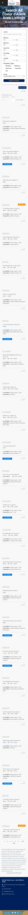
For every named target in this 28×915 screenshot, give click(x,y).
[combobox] (14, 34)
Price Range (6, 53)
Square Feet (6, 48)
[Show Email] (15, 913)
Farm (7, 70)
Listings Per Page (5, 97)
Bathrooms (6, 43)
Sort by (13, 97)
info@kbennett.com (9, 891)
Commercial (18, 68)
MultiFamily (17, 65)
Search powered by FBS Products (14, 873)
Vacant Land (8, 68)
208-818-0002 (7, 889)
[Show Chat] (13, 913)
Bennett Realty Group (9, 894)
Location (5, 32)
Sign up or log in (22, 87)
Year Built (5, 58)
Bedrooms (5, 37)
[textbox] (14, 34)
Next (14, 843)
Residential (8, 65)
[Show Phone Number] (18, 913)
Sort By (5, 74)
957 (23, 841)
